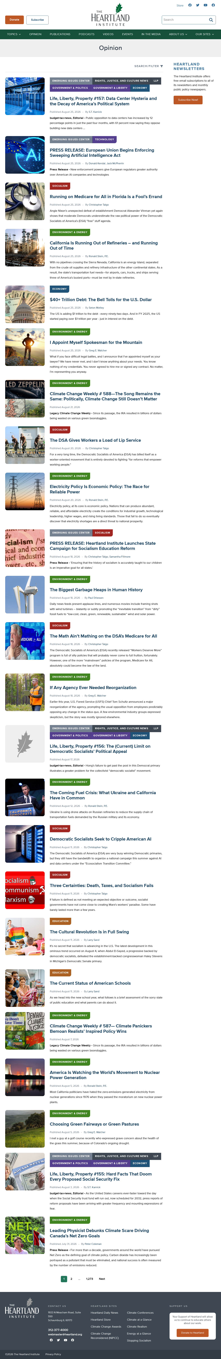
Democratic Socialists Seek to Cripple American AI (100, 839)
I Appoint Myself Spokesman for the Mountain (96, 342)
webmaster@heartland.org (65, 1334)
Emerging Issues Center (71, 81)
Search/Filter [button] (146, 66)
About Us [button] (176, 34)
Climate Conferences (140, 1312)
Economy (140, 88)
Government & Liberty (110, 88)
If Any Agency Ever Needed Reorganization (93, 687)
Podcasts (86, 34)
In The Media (151, 34)
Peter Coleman (93, 1244)
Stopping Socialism (139, 1340)
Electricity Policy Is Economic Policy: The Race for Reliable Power (99, 489)
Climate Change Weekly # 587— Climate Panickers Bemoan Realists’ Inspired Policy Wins (101, 1029)
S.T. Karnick (95, 112)
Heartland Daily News (104, 1312)
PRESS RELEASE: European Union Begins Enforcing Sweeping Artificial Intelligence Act (102, 153)
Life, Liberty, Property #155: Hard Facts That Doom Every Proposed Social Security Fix (101, 1177)
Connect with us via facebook (190, 5)
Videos (108, 34)
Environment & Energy (69, 232)
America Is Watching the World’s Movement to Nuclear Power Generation (105, 1075)
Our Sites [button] (203, 34)
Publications (60, 34)
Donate (14, 19)
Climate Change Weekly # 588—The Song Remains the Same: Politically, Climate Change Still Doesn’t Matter (105, 396)
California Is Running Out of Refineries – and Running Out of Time (104, 246)
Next (102, 1279)
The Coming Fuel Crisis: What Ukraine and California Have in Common (103, 795)
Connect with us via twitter (197, 5)
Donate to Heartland (192, 1333)
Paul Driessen (96, 598)
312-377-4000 (58, 1330)
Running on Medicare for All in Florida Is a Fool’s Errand (106, 197)
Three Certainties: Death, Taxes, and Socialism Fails (101, 885)
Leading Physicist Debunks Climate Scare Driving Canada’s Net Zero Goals (99, 1233)
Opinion (35, 34)
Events (127, 34)
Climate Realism (137, 1326)
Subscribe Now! (188, 100)
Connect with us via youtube (205, 5)
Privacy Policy (53, 1354)
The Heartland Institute (110, 14)
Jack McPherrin (115, 163)
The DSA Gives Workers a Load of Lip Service (95, 440)
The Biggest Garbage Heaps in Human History (96, 590)
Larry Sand (93, 940)
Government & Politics (70, 88)
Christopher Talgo (99, 205)
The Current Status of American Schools (90, 983)
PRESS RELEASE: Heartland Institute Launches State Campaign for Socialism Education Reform (103, 546)
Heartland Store (101, 1319)
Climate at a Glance (139, 1319)
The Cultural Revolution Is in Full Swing (89, 932)
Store (180, 5)
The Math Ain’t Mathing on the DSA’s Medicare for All (103, 636)
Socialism (60, 186)
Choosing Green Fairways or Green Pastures (94, 1124)
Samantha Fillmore (119, 557)
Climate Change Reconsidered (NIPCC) (105, 1336)
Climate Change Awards (106, 1326)
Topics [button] (12, 34)
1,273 (89, 1279)
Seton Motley (96, 308)
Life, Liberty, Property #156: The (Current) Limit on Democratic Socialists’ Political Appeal (100, 749)
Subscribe (37, 19)
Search (211, 20)
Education (60, 921)
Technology (104, 139)
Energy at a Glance (139, 1333)
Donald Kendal (97, 163)
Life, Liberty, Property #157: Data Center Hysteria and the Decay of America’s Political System (103, 101)
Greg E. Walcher (98, 350)
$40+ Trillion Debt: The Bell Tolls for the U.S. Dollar (101, 300)
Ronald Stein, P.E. (98, 256)
